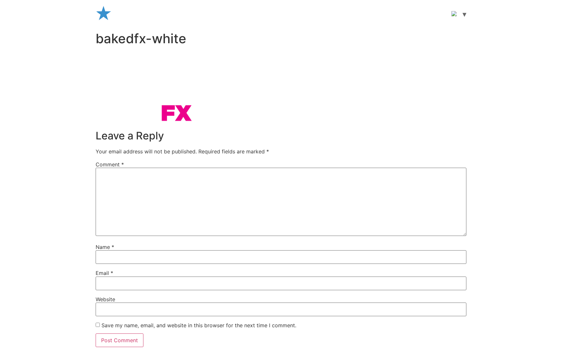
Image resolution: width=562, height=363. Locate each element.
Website (105, 299)
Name (105, 247)
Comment (110, 164)
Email (104, 273)
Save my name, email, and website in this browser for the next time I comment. (198, 325)
